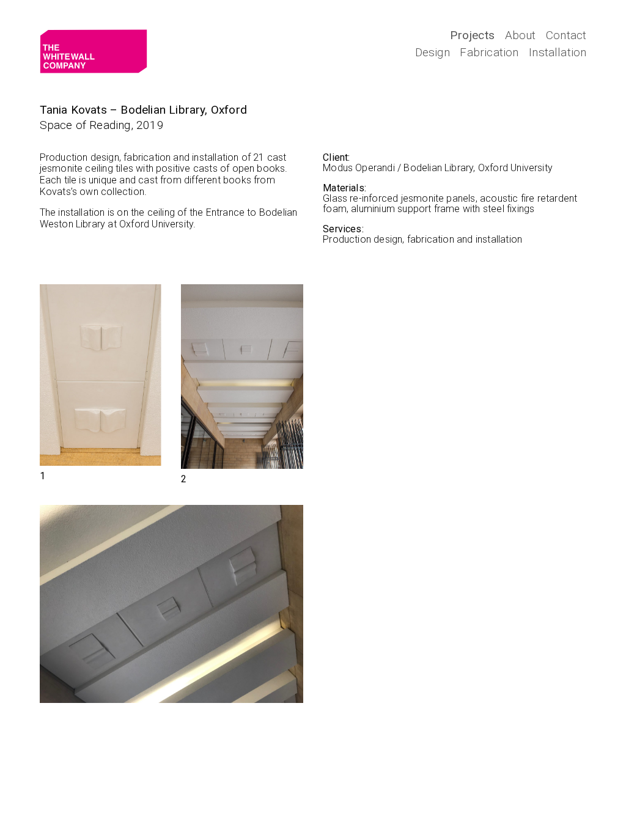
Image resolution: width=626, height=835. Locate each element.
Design (432, 52)
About (520, 35)
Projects (472, 35)
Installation (557, 52)
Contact (566, 35)
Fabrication (489, 52)
